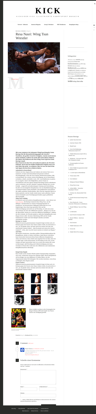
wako (70, 81)
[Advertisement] (76, 39)
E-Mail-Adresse (43, 386)
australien (74, 59)
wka (81, 81)
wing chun (76, 81)
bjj (83, 59)
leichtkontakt (77, 72)
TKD (84, 76)
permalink (35, 335)
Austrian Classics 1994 (75, 143)
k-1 (75, 70)
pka (75, 73)
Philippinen (72, 73)
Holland (78, 65)
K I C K (47, 10)
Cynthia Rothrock (44, 408)
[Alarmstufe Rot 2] (94, 30)
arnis (71, 59)
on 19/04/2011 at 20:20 (38, 348)
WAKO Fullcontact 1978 (76, 225)
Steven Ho (72, 229)
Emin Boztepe (19, 202)
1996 (69, 59)
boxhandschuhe (71, 61)
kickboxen (84, 70)
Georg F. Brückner (49, 24)
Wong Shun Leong (74, 185)
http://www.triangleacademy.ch (32, 354)
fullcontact (74, 65)
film (84, 63)
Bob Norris (18, 31)
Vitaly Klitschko (21, 408)
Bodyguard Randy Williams (77, 182)
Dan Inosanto (73, 222)
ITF (68, 70)
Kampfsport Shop (73, 24)
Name (22, 386)
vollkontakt (80, 78)
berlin (81, 59)
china (79, 63)
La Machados (73, 211)
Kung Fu (28, 31)
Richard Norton (34, 410)
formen (70, 66)
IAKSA (82, 68)
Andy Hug (13, 408)
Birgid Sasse (73, 146)
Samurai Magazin (36, 24)
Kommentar (23, 369)
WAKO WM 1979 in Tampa (76, 232)
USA (70, 78)
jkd (73, 70)
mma (81, 72)
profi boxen (79, 73)
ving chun (75, 78)
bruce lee (77, 61)
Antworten (48, 348)
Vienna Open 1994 (74, 175)
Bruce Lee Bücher (44, 410)
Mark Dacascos (25, 410)
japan (70, 70)
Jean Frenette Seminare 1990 (77, 214)
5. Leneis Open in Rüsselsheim (77, 172)
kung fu (69, 72)
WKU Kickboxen (61, 24)
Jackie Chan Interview (75, 140)
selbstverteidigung (71, 76)
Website (22, 393)
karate (78, 70)
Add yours (30, 343)
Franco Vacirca (29, 348)
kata (80, 70)
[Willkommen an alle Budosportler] (94, 27)
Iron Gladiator (73, 179)
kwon (73, 72)
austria (78, 59)
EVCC (82, 64)
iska (85, 68)
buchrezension (73, 64)
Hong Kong (78, 68)
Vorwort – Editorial (23, 24)
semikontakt (79, 76)
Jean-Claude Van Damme (33, 408)
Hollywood (72, 68)
